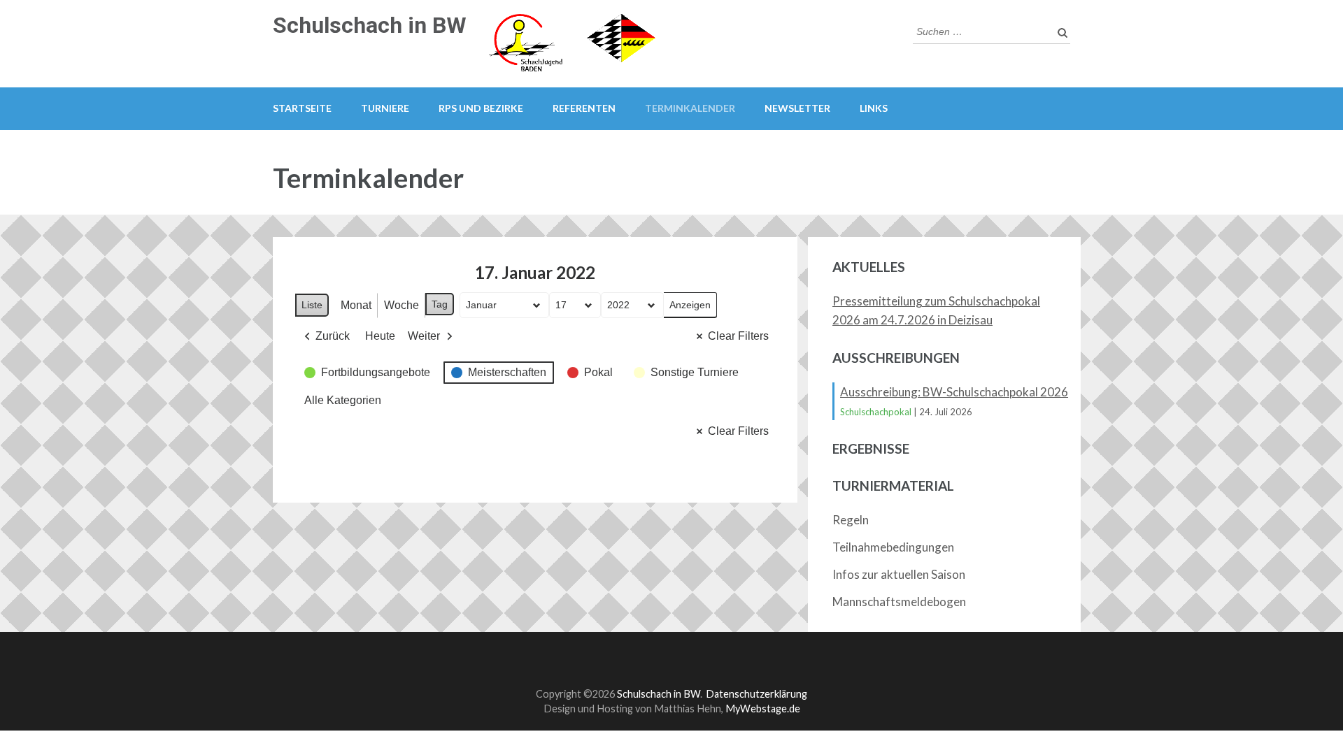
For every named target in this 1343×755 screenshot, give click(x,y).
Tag (440, 304)
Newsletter (797, 108)
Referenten (584, 108)
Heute (380, 336)
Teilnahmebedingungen (893, 547)
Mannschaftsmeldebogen (899, 601)
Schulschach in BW (370, 25)
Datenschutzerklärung (756, 694)
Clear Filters (738, 336)
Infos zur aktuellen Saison (898, 574)
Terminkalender (690, 108)
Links (874, 108)
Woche (401, 305)
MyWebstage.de (762, 708)
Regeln (850, 519)
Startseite (302, 108)
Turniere (385, 108)
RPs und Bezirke (481, 108)
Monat (356, 305)
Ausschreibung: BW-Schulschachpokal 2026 (954, 391)
